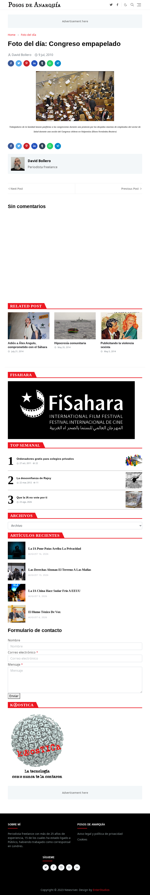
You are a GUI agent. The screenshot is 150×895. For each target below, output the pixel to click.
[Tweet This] (19, 63)
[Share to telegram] (58, 63)
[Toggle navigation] (139, 5)
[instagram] (61, 867)
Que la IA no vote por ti (32, 497)
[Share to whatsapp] (50, 63)
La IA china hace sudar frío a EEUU (54, 590)
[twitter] (111, 4)
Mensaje (15, 664)
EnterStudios (101, 890)
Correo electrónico (23, 652)
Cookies (82, 839)
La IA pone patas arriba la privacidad (54, 548)
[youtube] (69, 867)
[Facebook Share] (11, 63)
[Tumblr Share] (42, 63)
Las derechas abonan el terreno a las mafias (59, 569)
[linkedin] (77, 867)
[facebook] (117, 4)
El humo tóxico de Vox (44, 612)
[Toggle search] (132, 4)
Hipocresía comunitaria (70, 343)
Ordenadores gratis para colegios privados (45, 458)
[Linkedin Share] (34, 63)
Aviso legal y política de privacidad (100, 834)
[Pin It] (26, 63)
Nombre (14, 640)
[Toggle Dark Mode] (125, 5)
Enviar (14, 696)
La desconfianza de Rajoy (34, 478)
